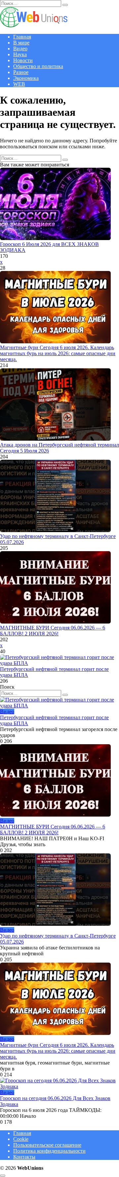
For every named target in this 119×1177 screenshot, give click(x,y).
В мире (21, 42)
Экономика (26, 78)
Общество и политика (38, 66)
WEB (19, 84)
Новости (23, 60)
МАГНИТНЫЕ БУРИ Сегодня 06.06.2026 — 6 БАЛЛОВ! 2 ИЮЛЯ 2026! (52, 630)
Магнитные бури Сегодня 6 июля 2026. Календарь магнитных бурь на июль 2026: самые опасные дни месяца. (57, 353)
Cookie (20, 1139)
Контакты (24, 1157)
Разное (20, 72)
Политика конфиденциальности (49, 1151)
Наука (20, 54)
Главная (22, 36)
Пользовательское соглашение (47, 1145)
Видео (20, 48)
